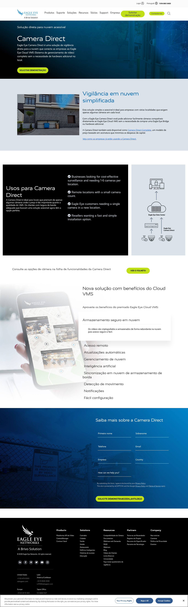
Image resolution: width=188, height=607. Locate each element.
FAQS (105, 544)
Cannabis (83, 535)
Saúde (82, 541)
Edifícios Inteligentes (87, 550)
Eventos (153, 544)
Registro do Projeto (134, 538)
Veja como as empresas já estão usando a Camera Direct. (109, 139)
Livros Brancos (108, 556)
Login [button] (138, 3)
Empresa (115, 12)
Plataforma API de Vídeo (65, 535)
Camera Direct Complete (139, 130)
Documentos (108, 538)
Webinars (106, 547)
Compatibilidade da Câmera (113, 535)
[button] (151, 3)
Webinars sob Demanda (112, 541)
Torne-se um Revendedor (136, 535)
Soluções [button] (72, 12)
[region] (94, 601)
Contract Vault (61, 541)
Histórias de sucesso (87, 553)
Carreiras (154, 538)
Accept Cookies (164, 601)
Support (104, 12)
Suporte (60, 12)
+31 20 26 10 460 (23, 593)
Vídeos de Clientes (110, 553)
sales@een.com (22, 581)
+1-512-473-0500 (23, 578)
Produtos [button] (49, 12)
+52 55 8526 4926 (43, 581)
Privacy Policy (140, 483)
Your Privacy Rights (124, 601)
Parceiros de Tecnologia (135, 544)
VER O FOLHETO (138, 270)
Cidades (83, 538)
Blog (105, 550)
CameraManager (62, 538)
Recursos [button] (83, 12)
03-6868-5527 (42, 593)
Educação (83, 556)
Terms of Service (155, 486)
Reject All (144, 601)
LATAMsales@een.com (45, 584)
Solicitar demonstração (132, 14)
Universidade (108, 559)
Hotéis (82, 544)
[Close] (184, 601)
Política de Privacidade (159, 541)
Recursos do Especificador (136, 541)
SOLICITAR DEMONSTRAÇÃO (33, 70)
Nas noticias (155, 535)
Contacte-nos (156, 13)
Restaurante (84, 547)
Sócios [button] (94, 12)
